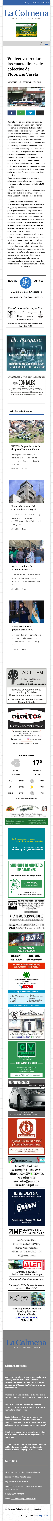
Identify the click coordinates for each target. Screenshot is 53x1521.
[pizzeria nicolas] (26, 950)
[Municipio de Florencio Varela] (26, 843)
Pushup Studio (42, 1516)
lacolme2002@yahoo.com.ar (23, 1498)
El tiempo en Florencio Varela (26, 798)
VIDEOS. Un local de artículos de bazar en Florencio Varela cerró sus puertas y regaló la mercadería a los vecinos (25, 1407)
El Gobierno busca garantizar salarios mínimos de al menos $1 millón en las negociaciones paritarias (25, 1434)
